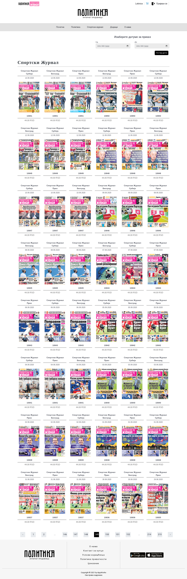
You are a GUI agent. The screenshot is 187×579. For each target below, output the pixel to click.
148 (86, 534)
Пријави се (161, 3)
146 (65, 534)
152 (128, 534)
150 (107, 534)
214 (149, 534)
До (136, 42)
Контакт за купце (93, 551)
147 (75, 534)
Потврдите (161, 53)
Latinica (139, 3)
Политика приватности (93, 559)
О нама (93, 546)
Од (97, 42)
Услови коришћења (93, 555)
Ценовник (93, 563)
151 (118, 534)
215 (160, 534)
